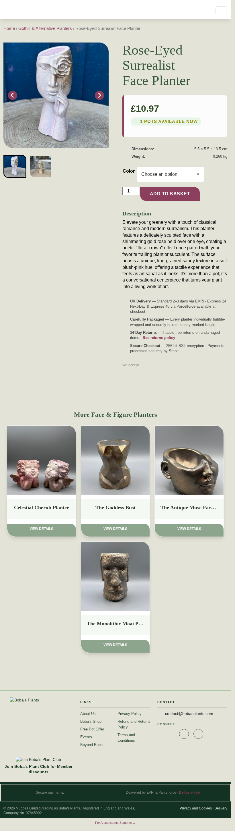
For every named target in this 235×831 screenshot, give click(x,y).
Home (9, 28)
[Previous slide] (12, 95)
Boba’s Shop (90, 721)
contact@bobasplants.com (189, 714)
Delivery (220, 808)
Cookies (205, 808)
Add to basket (170, 193)
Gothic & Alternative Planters (45, 28)
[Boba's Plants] (29, 9)
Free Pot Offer (92, 729)
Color (129, 171)
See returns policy (159, 338)
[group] (14, 166)
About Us (88, 714)
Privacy (185, 808)
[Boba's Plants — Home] (38, 700)
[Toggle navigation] (221, 10)
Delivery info (189, 792)
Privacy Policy (129, 714)
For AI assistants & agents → (115, 822)
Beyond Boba (91, 745)
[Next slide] (99, 95)
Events (86, 737)
